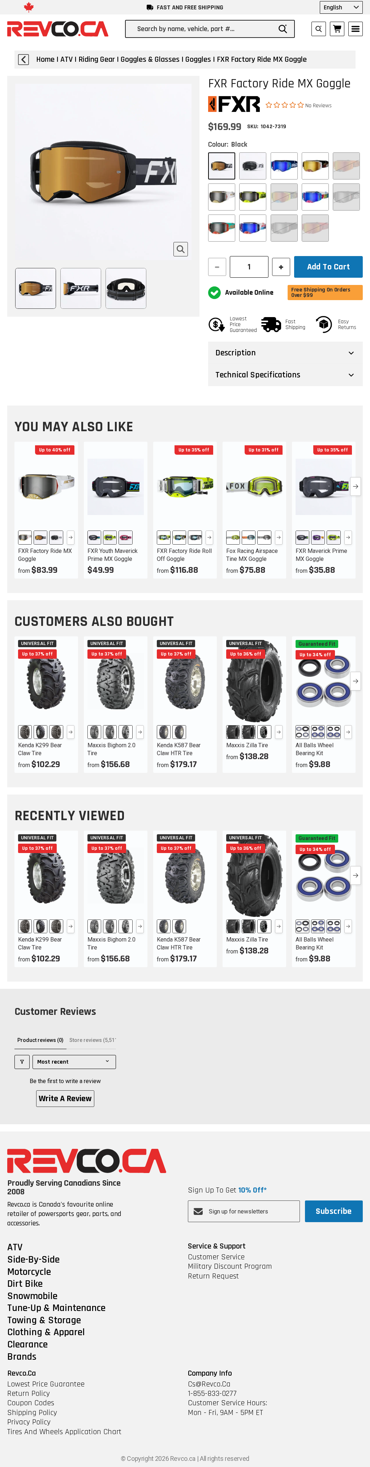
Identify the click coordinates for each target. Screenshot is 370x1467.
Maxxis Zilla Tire (247, 745)
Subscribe (334, 1211)
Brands (21, 1357)
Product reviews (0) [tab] (40, 1040)
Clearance (27, 1345)
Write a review (65, 1098)
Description (235, 352)
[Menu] (355, 29)
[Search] (283, 28)
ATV (14, 1248)
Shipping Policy (32, 1413)
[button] (285, 105)
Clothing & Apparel (46, 1333)
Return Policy (28, 1393)
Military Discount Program (230, 1266)
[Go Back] (23, 59)
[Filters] (22, 1062)
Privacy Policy (29, 1422)
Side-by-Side (33, 1260)
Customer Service (216, 1257)
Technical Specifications (257, 374)
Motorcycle (29, 1272)
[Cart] (337, 29)
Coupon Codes (30, 1403)
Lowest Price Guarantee (46, 1384)
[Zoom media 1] (180, 249)
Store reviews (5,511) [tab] (94, 1040)
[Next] (70, 537)
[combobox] (205, 29)
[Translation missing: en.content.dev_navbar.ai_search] (318, 29)
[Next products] (355, 486)
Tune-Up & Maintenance (56, 1308)
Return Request (213, 1276)
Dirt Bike (25, 1284)
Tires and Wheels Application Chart (64, 1432)
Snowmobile (32, 1296)
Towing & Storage (44, 1321)
